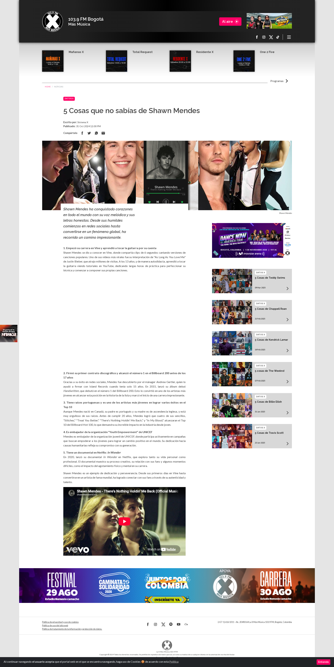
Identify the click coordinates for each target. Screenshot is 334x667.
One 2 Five (267, 52)
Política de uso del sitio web (55, 625)
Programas (277, 81)
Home (48, 86)
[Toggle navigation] (289, 37)
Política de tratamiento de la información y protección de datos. (72, 629)
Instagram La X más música (264, 37)
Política (173, 661)
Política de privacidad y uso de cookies (60, 622)
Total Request (142, 52)
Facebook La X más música (257, 37)
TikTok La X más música (278, 37)
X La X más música (271, 37)
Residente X (204, 52)
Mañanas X (76, 52)
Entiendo (323, 662)
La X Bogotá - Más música (52, 21)
